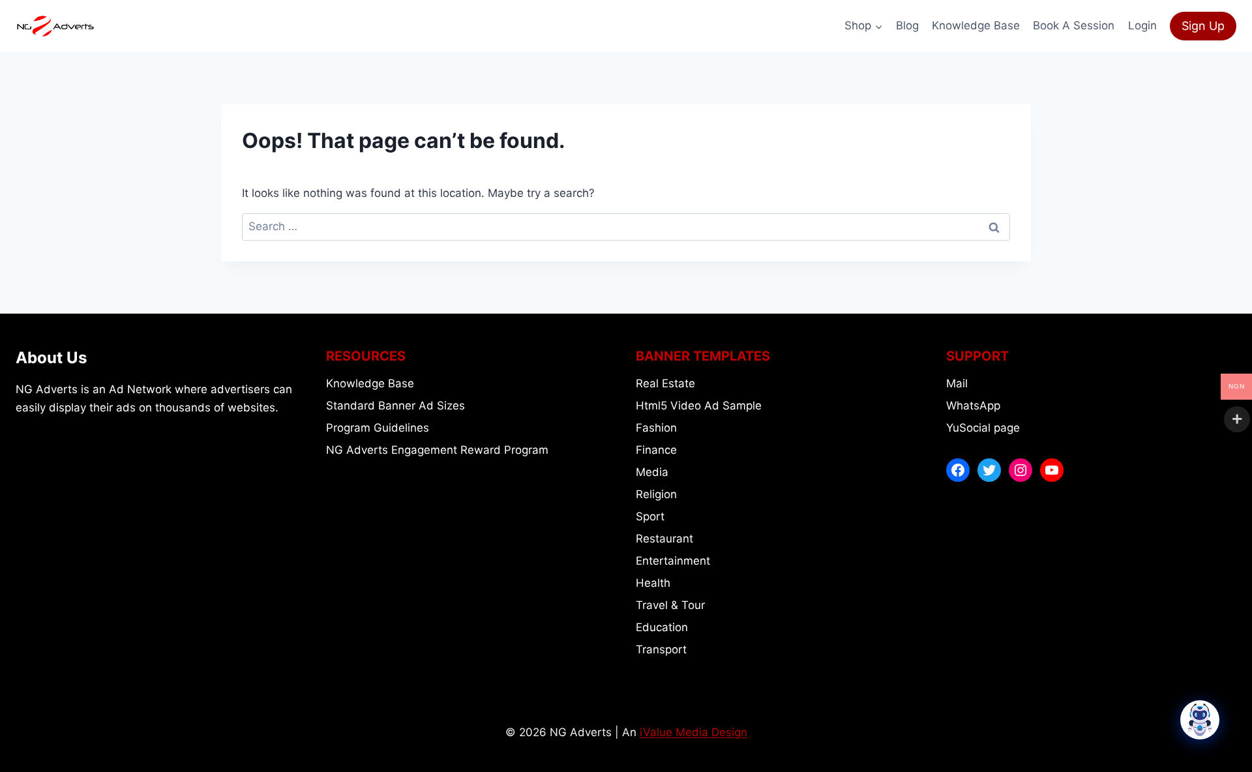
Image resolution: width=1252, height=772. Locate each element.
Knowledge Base (976, 25)
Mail (957, 383)
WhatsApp (973, 405)
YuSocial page (983, 427)
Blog (907, 25)
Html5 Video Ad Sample (699, 405)
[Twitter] (989, 470)
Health (653, 582)
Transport (661, 649)
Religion (656, 494)
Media (652, 472)
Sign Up (1203, 26)
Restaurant (664, 538)
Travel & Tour (670, 605)
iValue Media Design (693, 732)
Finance (656, 449)
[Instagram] (1020, 470)
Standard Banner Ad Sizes (395, 405)
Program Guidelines (377, 427)
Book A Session (1073, 25)
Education (662, 627)
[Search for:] (626, 226)
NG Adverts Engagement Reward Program (437, 449)
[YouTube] (1052, 470)
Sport (650, 516)
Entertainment (673, 560)
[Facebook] (958, 470)
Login (1142, 25)
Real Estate (665, 383)
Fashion (656, 427)
